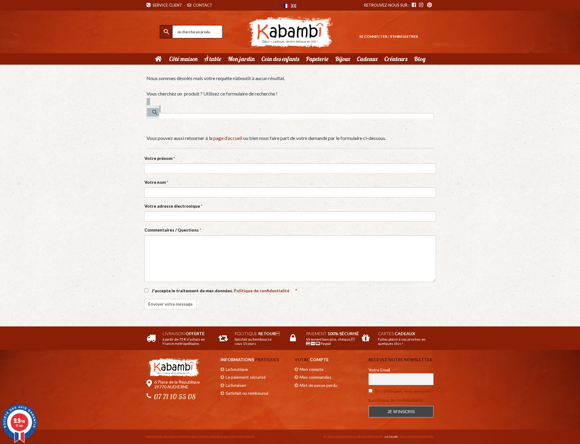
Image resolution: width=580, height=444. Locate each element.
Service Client (166, 5)
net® (391, 437)
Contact (202, 5)
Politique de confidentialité (262, 290)
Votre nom (156, 182)
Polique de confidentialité (232, 437)
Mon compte (312, 369)
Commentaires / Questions (172, 229)
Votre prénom (159, 158)
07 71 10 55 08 (174, 396)
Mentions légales (161, 437)
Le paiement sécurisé (246, 377)
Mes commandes (315, 377)
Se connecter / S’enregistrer (388, 36)
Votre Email (379, 369)
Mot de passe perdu (318, 385)
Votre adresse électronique (173, 206)
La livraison (236, 385)
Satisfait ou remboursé (247, 393)
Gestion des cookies (193, 437)
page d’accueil (227, 138)
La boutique (237, 369)
